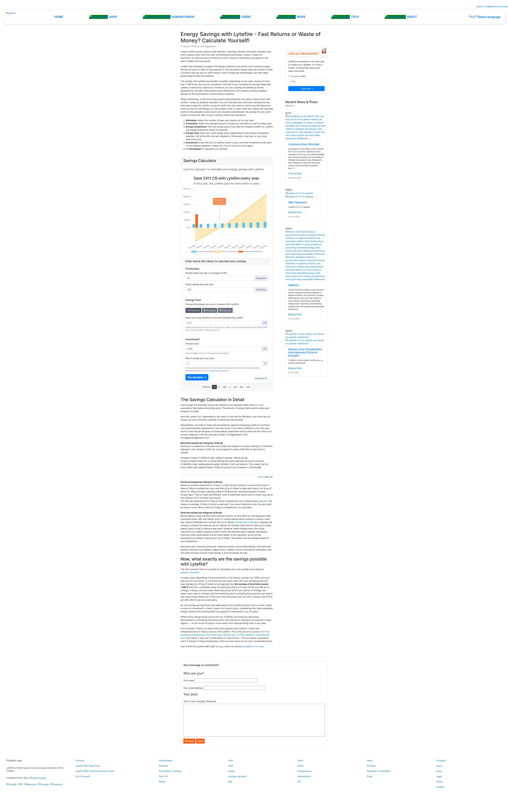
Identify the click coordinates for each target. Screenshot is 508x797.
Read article (295, 212)
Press (369, 776)
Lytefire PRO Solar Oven (88, 765)
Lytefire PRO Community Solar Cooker (95, 771)
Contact (440, 787)
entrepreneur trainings (246, 522)
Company (441, 760)
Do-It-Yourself (83, 776)
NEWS (301, 17)
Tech (230, 760)
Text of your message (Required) (199, 701)
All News (371, 765)
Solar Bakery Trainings (170, 771)
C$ (214, 387)
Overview (163, 765)
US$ (224, 387)
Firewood (210, 310)
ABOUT (412, 17)
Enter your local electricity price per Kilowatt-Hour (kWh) (214, 317)
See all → (290, 105)
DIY (299, 781)
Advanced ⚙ (261, 378)
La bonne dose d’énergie (303, 144)
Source (261, 477)
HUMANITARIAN (183, 17)
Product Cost (192, 343)
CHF (235, 387)
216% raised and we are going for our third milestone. (254, 2)
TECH (355, 17)
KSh (241, 387)
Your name (188, 680)
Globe (300, 765)
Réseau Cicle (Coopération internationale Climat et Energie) (305, 352)
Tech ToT (163, 776)
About (439, 765)
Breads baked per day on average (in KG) (206, 273)
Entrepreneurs (305, 771)
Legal (439, 776)
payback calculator (190, 572)
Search (479, 6)
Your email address (193, 688)
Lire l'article (294, 173)
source (262, 501)
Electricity (194, 310)
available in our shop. (253, 646)
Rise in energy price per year (199, 358)
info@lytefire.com (493, 6)
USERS (246, 17)
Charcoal (226, 310)
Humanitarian (165, 760)
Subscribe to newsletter (379, 771)
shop (225, 145)
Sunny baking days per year (199, 284)
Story (439, 771)
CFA (248, 387)
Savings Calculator (237, 776)
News (505, 6)
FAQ (230, 781)
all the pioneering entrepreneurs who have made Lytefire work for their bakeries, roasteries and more (225, 634)
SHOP (113, 17)
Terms (439, 781)
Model (162, 781)
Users (300, 760)
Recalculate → (197, 377)
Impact (231, 771)
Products (80, 760)
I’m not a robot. (298, 76)
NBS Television (297, 202)
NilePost (293, 285)
